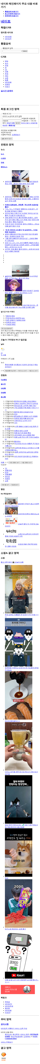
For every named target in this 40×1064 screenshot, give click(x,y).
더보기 (7, 86)
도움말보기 (16, 135)
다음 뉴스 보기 (33, 371)
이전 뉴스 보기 (22, 371)
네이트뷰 (8, 82)
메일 (6, 61)
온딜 (6, 65)
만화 (6, 71)
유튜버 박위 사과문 (21, 431)
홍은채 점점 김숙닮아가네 (23, 412)
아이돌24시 (18, 365)
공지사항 (5, 1024)
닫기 (16, 335)
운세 (6, 74)
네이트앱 (8, 36)
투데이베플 (9, 365)
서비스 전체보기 (7, 1042)
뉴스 (6, 63)
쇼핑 (6, 78)
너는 (15, 423)
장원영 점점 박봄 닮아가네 (23, 418)
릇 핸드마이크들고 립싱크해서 (25, 401)
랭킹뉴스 (4, 167)
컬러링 (7, 1008)
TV (6, 70)
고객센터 (27, 1036)
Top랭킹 (4, 380)
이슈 (7, 1012)
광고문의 (16, 1034)
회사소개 (8, 1034)
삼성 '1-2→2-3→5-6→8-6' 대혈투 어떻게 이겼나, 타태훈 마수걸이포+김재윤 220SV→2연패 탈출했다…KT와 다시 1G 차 (22, 245)
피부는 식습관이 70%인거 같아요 (26, 403)
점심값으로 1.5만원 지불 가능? (25, 405)
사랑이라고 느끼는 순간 (22, 420)
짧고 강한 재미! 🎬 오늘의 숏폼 (12, 562)
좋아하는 (17, 441)
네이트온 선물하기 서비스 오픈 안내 (14, 1028)
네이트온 (8, 39)
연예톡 (3, 393)
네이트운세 (9, 1006)
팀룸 (6, 80)
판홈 (2, 462)
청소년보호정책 (16, 1036)
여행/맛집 (8, 470)
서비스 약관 (24, 1034)
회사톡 (3, 397)
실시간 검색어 (7, 91)
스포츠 (3, 158)
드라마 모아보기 (28, 365)
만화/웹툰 (8, 474)
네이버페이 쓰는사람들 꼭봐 (24, 435)
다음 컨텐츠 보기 (27, 462)
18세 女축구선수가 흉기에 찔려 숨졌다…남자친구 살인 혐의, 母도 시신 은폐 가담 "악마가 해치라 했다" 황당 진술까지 (22, 220)
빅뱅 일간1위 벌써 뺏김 (22, 433)
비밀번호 (25, 118)
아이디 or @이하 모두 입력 (12, 116)
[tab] (22, 468)
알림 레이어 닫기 (7, 138)
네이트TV (8, 1004)
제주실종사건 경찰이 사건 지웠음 (25, 416)
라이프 (7, 476)
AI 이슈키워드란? (7, 328)
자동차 (7, 84)
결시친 (3, 384)
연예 (2, 162)
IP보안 (11, 123)
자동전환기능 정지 (10, 371)
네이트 (6, 21)
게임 (6, 76)
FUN (6, 472)
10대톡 (3, 388)
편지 (15, 414)
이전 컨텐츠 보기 (14, 462)
